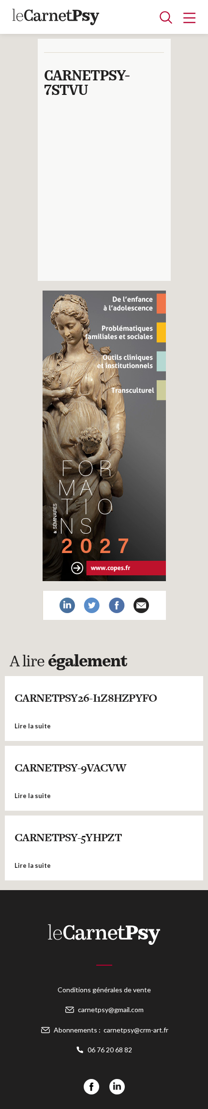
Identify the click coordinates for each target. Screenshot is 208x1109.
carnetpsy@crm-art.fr (136, 1030)
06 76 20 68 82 (110, 1050)
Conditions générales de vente (104, 990)
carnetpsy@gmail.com (111, 1009)
